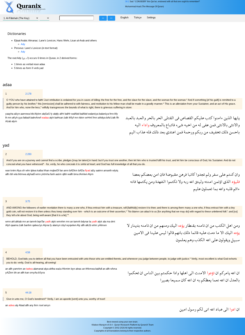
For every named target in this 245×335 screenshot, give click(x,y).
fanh (53, 174)
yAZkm (9, 272)
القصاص (186, 117)
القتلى (168, 117)
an (28, 221)
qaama (15, 225)
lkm (36, 305)
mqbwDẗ (55, 170)
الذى (226, 181)
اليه (138, 124)
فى (176, 117)
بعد (162, 132)
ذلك (224, 132)
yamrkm (18, 268)
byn (73, 268)
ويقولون (224, 239)
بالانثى (222, 124)
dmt (113, 221)
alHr (62, 113)
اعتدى (170, 132)
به (198, 280)
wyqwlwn (71, 225)
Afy (116, 113)
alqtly (56, 113)
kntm (13, 170)
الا (221, 232)
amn (66, 170)
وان (237, 174)
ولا (179, 181)
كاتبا (191, 174)
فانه (133, 181)
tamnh (33, 221)
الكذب (199, 239)
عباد (218, 309)
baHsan (59, 117)
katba (40, 170)
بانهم (178, 232)
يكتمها (141, 181)
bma (76, 174)
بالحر (150, 117)
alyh (51, 117)
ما (217, 232)
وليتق (198, 181)
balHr (68, 113)
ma (109, 221)
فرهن (182, 174)
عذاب (140, 132)
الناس (148, 272)
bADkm (73, 170)
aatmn (100, 170)
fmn (112, 113)
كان (183, 280)
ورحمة (188, 132)
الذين (227, 117)
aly (17, 305)
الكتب (220, 225)
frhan (47, 170)
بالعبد (130, 117)
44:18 (28, 292)
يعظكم (205, 280)
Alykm (38, 113)
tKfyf (71, 117)
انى (206, 309)
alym (14, 121)
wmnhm (61, 221)
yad (6, 145)
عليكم (198, 117)
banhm (28, 225)
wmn (38, 174)
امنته (208, 181)
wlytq (115, 170)
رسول (191, 309)
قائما (194, 232)
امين (183, 309)
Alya (19, 170)
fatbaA (26, 117)
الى (191, 272)
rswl (41, 305)
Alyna (46, 225)
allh (7, 174)
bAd (108, 117)
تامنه (200, 225)
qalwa (35, 225)
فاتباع (170, 124)
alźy (93, 170)
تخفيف (214, 132)
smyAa (34, 272)
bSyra (41, 272)
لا (128, 225)
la (90, 221)
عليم (197, 188)
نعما (215, 280)
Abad (22, 305)
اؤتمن (217, 181)
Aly (79, 225)
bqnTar (41, 221)
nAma (113, 268)
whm (95, 225)
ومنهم (163, 225)
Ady (23, 44)
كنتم (230, 174)
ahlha (52, 268)
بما (215, 188)
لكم (199, 309)
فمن (212, 124)
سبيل (235, 239)
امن (155, 174)
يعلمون (181, 239)
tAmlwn (83, 174)
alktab (18, 221)
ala (105, 221)
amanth (108, 170)
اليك (173, 225)
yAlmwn (102, 225)
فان (162, 174)
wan (7, 170)
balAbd (84, 113)
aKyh (15, 117)
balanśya (104, 113)
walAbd (75, 113)
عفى (205, 124)
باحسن (234, 132)
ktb (32, 113)
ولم (208, 174)
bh (15, 272)
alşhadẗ (31, 174)
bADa (81, 170)
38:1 (127, 1)
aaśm (59, 174)
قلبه (228, 188)
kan (27, 272)
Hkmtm (66, 268)
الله (191, 181)
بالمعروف (157, 124)
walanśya (93, 113)
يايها (236, 117)
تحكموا (133, 272)
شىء (179, 124)
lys (41, 225)
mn (10, 117)
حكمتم (166, 272)
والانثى (234, 124)
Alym (91, 174)
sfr (24, 170)
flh (117, 117)
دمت (210, 232)
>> (111, 18)
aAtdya (102, 117)
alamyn (56, 225)
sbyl (63, 225)
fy (51, 113)
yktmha (45, 174)
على (222, 174)
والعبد (140, 117)
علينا (153, 232)
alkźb (88, 225)
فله (148, 132)
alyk (53, 221)
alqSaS (46, 113)
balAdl (99, 268)
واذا (175, 272)
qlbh (65, 174)
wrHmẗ (89, 117)
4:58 (27, 252)
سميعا (174, 280)
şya (20, 117)
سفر (214, 174)
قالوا (170, 232)
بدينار (135, 225)
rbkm (82, 117)
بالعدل (234, 280)
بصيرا (164, 280)
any (32, 305)
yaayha (9, 113)
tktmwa (22, 174)
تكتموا (171, 181)
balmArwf (36, 117)
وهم (190, 239)
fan (62, 170)
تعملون (206, 188)
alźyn (17, 113)
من (194, 124)
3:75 (27, 201)
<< (103, 18)
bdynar (85, 221)
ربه (185, 181)
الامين (139, 232)
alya (46, 268)
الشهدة (160, 181)
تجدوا (200, 174)
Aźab (8, 121)
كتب (208, 117)
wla (16, 174)
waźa (59, 268)
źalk (66, 117)
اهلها (183, 272)
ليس (162, 232)
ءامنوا (217, 117)
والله (221, 188)
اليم (132, 132)
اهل (229, 225)
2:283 (28, 154)
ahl (13, 221)
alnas (79, 268)
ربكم (198, 132)
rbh (12, 174)
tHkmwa (90, 268)
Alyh (8, 225)
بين (157, 272)
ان (207, 225)
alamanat (38, 268)
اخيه (187, 124)
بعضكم (146, 174)
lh (6, 117)
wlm (28, 170)
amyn (47, 305)
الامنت (200, 272)
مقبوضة (171, 174)
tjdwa (34, 170)
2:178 (28, 93)
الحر (159, 117)
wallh (71, 174)
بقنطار (190, 225)
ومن (150, 181)
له (199, 124)
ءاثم (236, 188)
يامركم (224, 272)
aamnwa (25, 113)
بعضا (136, 174)
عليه (202, 232)
